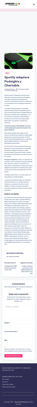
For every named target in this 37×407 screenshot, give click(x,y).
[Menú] (34, 4)
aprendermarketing (14, 253)
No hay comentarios (12, 90)
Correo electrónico (11, 331)
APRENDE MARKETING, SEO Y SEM (12, 376)
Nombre (7, 323)
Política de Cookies (7, 384)
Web (5, 340)
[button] (12, 256)
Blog (7, 73)
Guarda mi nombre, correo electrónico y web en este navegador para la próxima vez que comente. (18, 350)
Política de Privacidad (8, 387)
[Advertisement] (18, 31)
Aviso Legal (5, 379)
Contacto (5, 382)
